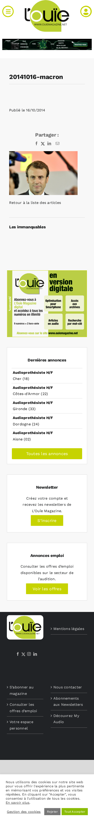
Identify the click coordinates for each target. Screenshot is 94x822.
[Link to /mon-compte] (86, 11)
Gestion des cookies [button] (24, 812)
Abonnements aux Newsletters (68, 701)
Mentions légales (68, 629)
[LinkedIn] (35, 654)
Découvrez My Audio (66, 719)
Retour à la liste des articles (35, 202)
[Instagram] (29, 654)
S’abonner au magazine (22, 690)
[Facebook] (18, 654)
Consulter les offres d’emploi (23, 707)
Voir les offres (47, 588)
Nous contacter (67, 687)
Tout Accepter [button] (74, 811)
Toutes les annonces (47, 453)
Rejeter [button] (52, 811)
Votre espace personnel (21, 725)
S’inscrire (46, 520)
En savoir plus (17, 803)
